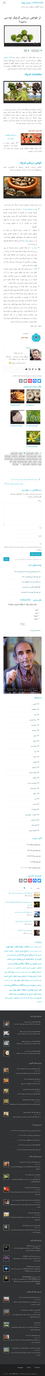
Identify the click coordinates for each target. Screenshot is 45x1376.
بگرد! (6, 559)
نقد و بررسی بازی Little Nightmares (31, 1277)
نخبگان (34, 793)
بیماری (36, 951)
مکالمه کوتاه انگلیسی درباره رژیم (32, 1051)
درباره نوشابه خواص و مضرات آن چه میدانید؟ (29, 1162)
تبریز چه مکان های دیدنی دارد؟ (33, 1335)
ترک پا (34, 247)
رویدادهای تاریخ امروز (12, 976)
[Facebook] (33, 369)
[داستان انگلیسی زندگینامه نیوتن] (36, 923)
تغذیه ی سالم (36, 959)
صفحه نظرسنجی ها (35, 630)
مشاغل (34, 777)
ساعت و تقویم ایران (34, 985)
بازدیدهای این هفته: (35, 844)
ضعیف (35, 619)
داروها (34, 741)
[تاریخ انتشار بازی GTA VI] (36, 932)
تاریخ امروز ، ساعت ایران (14, 951)
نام (40, 527)
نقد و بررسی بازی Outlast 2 (33, 1246)
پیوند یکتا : (15, 464)
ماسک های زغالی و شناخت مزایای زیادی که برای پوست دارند (26, 1200)
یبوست (26, 240)
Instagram (20, 1367)
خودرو (34, 735)
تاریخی (9, 955)
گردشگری (33, 820)
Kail (25, 50)
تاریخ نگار (38, 955)
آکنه (35, 269)
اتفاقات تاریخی (34, 946)
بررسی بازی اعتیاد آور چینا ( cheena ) (31, 1256)
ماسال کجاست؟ (37, 1323)
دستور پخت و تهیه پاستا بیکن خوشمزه (31, 1100)
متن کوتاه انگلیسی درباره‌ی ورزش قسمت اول (20, 893)
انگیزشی (40, 951)
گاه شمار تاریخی (24, 998)
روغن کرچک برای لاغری (32, 459)
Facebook (37, 1367)
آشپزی (34, 704)
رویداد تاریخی (27, 976)
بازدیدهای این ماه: (35, 850)
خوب (36, 613)
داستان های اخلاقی (11, 968)
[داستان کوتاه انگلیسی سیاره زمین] (36, 914)
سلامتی (30, 461)
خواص (20, 453)
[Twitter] (26, 369)
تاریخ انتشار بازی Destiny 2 (33, 1266)
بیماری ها (34, 725)
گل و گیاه (34, 825)
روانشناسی (33, 746)
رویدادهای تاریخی (35, 980)
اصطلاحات (34, 709)
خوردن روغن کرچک (32, 456)
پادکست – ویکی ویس (30, 814)
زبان (35, 751)
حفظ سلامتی (23, 963)
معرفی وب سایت (32, 783)
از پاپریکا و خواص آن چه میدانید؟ (32, 1187)
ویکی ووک (33, 997)
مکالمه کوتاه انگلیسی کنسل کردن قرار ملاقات (30, 1031)
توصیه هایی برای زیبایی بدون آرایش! (31, 1225)
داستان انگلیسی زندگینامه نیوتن (23, 921)
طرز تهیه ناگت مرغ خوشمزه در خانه (31, 576)
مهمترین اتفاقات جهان (25, 990)
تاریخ (26, 951)
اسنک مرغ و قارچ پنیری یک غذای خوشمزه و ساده (27, 571)
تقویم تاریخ (25, 959)
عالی (36, 610)
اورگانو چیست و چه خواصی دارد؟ (32, 1175)
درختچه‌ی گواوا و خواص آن (10, 136)
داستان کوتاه (37, 972)
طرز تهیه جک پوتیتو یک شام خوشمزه (30, 592)
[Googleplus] (36, 369)
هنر (35, 799)
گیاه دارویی (7, 57)
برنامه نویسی (32, 719)
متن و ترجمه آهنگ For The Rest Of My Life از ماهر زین (18, 903)
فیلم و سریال (32, 772)
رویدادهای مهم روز (21, 980)
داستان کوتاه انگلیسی (25, 972)
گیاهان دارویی (29, 453)
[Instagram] (29, 369)
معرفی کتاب (33, 788)
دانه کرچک (14, 456)
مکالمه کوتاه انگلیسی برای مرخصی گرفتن (31, 1041)
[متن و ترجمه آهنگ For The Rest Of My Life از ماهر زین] (36, 904)
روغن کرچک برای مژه (19, 459)
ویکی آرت (33, 809)
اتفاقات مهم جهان (13, 947)
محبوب (38, 888)
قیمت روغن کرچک (22, 461)
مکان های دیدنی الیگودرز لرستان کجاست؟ (30, 1310)
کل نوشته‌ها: (37, 862)
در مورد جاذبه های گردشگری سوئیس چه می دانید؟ (25, 479)
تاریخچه (31, 955)
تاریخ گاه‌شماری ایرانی (19, 955)
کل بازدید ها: (36, 856)
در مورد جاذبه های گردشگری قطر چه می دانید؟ (29, 1297)
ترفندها (34, 730)
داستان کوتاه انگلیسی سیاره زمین (23, 912)
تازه (31, 888)
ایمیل (40, 536)
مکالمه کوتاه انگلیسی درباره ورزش (31, 587)
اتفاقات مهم (24, 947)
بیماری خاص (30, 951)
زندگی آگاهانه (15, 1374)
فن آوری (34, 767)
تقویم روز (33, 963)
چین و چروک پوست (29, 209)
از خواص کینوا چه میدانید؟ (34, 1213)
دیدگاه (40, 500)
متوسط (35, 616)
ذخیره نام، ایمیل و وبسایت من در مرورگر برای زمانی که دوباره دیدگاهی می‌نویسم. (23, 548)
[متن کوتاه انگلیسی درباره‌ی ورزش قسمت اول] (36, 895)
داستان (19, 968)
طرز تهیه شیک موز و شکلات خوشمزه (31, 1112)
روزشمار (11, 972)
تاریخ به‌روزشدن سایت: (34, 867)
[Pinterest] (39, 369)
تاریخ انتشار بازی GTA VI (25, 930)
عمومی (34, 762)
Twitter (29, 1367)
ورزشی (34, 804)
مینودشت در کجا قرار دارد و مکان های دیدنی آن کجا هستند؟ (26, 1348)
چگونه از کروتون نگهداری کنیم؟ (14, 483)
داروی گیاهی (22, 456)
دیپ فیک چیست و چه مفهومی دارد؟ (31, 581)
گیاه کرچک (34, 464)
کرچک (14, 461)
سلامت (36, 453)
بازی (35, 714)
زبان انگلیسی (7, 980)
